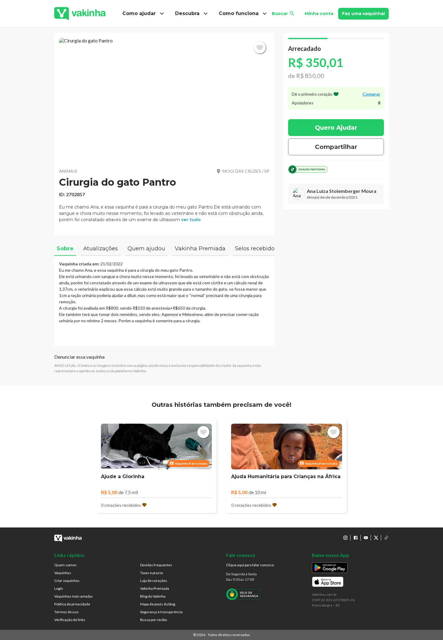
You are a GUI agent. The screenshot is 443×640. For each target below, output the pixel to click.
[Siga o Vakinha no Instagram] (345, 537)
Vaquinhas (62, 572)
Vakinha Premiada (154, 588)
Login (58, 588)
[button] (164, 99)
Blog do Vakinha (152, 596)
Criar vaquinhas (67, 580)
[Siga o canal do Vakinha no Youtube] (365, 537)
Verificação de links (69, 619)
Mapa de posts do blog (157, 604)
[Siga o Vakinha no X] (376, 537)
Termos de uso (66, 612)
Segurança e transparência (161, 612)
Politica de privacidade (72, 604)
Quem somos (65, 565)
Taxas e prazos (151, 572)
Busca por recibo (153, 619)
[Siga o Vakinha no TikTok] (386, 537)
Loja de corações (153, 580)
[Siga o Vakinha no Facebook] (355, 537)
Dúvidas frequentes (156, 565)
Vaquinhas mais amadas (73, 596)
